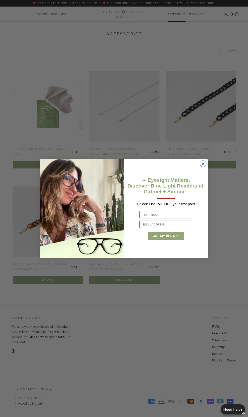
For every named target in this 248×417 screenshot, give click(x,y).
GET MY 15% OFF (166, 235)
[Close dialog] (203, 164)
